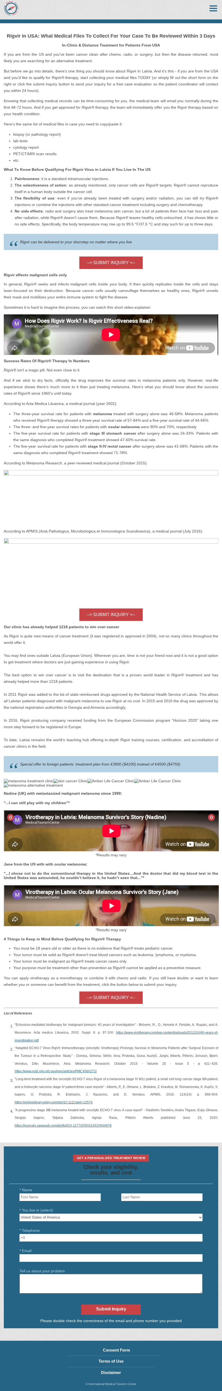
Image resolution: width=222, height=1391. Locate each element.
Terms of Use (111, 1361)
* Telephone (29, 1230)
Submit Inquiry (111, 1309)
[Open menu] (213, 8)
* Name (25, 1190)
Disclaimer (111, 1372)
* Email (25, 1251)
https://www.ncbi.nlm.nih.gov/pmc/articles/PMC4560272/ (56, 1071)
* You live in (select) (36, 1210)
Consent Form (116, 1350)
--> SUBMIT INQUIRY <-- (111, 262)
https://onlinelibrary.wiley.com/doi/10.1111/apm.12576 (54, 1102)
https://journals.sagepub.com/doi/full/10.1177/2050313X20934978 (63, 1125)
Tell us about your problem (42, 1271)
